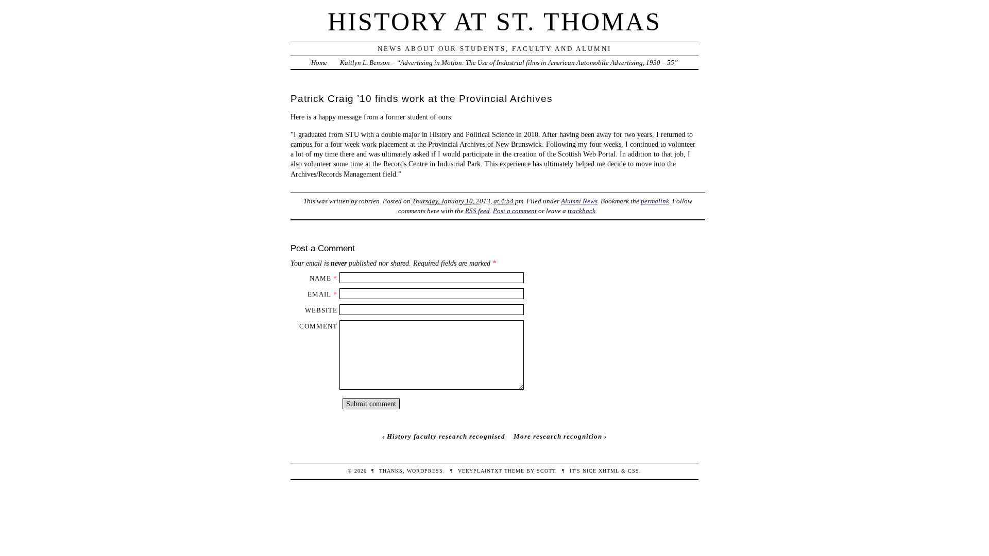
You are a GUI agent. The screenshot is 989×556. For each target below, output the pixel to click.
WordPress (425, 471)
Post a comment (515, 211)
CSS (633, 471)
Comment (318, 326)
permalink (655, 201)
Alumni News (579, 201)
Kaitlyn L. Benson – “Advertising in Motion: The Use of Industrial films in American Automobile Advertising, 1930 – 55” (509, 62)
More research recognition (558, 436)
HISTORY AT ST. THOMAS (494, 21)
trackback (581, 211)
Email (319, 294)
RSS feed (477, 211)
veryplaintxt (480, 471)
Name (320, 278)
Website (321, 310)
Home (319, 62)
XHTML (609, 471)
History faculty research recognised (446, 436)
